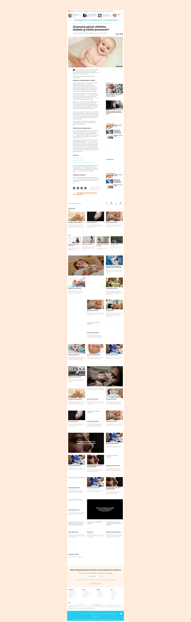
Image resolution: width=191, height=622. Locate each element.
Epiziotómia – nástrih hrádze (74, 288)
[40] (117, 20)
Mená (77, 11)
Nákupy (112, 11)
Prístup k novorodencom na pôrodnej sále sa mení (83, 162)
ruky (111, 606)
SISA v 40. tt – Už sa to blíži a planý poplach (73, 245)
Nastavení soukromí (95, 616)
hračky (106, 605)
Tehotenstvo (86, 11)
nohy (81, 606)
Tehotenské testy (72, 592)
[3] (76, 20)
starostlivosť (117, 606)
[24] (99, 20)
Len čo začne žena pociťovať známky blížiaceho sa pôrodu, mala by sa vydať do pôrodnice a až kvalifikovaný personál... (95, 226)
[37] (114, 20)
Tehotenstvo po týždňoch (73, 594)
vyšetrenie (78, 194)
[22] (97, 20)
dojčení (104, 605)
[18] (93, 20)
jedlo (108, 605)
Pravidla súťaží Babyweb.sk (105, 613)
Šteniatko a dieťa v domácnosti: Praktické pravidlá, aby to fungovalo (106, 15)
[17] (92, 20)
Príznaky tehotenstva (72, 591)
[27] (103, 20)
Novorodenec (121, 20)
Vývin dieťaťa (114, 591)
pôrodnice (104, 606)
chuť (89, 605)
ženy (93, 608)
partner (86, 606)
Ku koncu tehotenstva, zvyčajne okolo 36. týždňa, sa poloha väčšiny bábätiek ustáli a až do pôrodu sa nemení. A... (114, 226)
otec (82, 606)
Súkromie (112, 613)
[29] (105, 20)
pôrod (101, 606)
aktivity (69, 605)
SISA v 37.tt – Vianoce (115, 244)
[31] (107, 20)
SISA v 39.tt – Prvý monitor (87, 244)
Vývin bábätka (105, 379)
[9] (82, 20)
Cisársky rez (85, 595)
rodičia (108, 606)
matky (73, 606)
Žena (104, 11)
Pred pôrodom (85, 591)
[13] (86, 20)
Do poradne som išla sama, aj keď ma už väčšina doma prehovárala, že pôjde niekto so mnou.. (88, 248)
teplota (74, 194)
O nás (86, 613)
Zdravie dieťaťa (114, 592)
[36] (113, 20)
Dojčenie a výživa (100, 595)
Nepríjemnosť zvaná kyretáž (86, 265)
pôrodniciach (86, 95)
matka (69, 606)
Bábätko (98, 11)
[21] (96, 20)
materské (119, 605)
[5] (78, 20)
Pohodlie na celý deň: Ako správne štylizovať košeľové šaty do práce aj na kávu (92, 15)
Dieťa (101, 11)
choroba (87, 605)
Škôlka (113, 596)
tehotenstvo (70, 608)
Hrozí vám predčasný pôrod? (93, 354)
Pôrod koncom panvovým (111, 222)
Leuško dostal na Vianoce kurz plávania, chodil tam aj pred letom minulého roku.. (73, 249)
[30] (106, 20)
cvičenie (91, 605)
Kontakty (82, 613)
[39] (116, 20)
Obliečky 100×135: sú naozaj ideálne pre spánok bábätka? (77, 15)
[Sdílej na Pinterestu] (120, 34)
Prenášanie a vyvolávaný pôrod (75, 222)
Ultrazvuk (70, 595)
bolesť (71, 605)
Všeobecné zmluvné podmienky (94, 613)
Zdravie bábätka (100, 594)
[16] (91, 20)
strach (121, 606)
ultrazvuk (74, 134)
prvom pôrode (79, 101)
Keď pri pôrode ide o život (79, 160)
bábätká (84, 605)
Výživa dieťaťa (114, 595)
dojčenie (100, 605)
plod (87, 606)
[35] (112, 20)
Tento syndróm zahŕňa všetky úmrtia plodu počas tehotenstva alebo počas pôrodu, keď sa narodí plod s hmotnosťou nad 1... (95, 402)
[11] (84, 20)
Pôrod (90, 11)
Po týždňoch (70, 20)
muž (79, 606)
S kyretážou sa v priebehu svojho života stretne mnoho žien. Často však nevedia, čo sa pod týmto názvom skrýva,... (76, 380)
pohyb (90, 606)
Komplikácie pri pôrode (85, 23)
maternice (115, 605)
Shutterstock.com (120, 66)
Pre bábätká (100, 596)
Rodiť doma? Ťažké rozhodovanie (113, 532)
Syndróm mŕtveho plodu (92, 399)
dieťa (97, 605)
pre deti (98, 606)
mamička (111, 605)
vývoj (85, 608)
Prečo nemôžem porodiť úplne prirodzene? (105, 509)
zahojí (77, 170)
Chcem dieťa (81, 11)
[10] (83, 20)
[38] (115, 20)
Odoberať (102, 576)
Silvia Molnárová (70, 246)
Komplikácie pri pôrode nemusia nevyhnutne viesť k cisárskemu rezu (117, 131)
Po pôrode (94, 11)
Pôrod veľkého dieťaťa (78, 158)
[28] (104, 20)
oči (83, 606)
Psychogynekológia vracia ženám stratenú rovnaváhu (86, 442)
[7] (80, 20)
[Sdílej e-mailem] (122, 34)
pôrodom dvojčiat (76, 178)
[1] (74, 20)
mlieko (76, 606)
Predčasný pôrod (110, 310)
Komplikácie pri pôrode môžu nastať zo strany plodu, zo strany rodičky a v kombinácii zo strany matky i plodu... (114, 271)
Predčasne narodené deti (74, 354)
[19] (94, 20)
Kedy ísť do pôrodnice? (92, 222)
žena (81, 194)
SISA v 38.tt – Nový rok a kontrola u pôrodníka (102, 245)
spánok (113, 606)
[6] (79, 20)
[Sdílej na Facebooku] (116, 34)
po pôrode (93, 606)
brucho (74, 605)
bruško (76, 605)
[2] (75, 20)
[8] (81, 20)
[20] (95, 20)
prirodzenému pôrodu (87, 137)
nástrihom (94, 97)
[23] (98, 20)
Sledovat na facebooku (96, 583)
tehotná (75, 608)
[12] (85, 20)
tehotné (77, 608)
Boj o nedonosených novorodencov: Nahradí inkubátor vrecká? (105, 376)
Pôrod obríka (90, 532)
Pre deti (113, 599)
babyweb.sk (75, 23)
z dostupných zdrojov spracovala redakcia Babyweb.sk (88, 190)
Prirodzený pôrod (86, 592)
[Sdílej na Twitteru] (118, 34)
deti (94, 605)
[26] (101, 20)
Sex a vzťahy (108, 11)
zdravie (87, 608)
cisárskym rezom (89, 141)
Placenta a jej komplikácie (93, 332)
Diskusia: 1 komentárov (95, 188)
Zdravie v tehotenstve (72, 596)
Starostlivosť (114, 594)
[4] (77, 20)
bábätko (80, 605)
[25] (100, 20)
